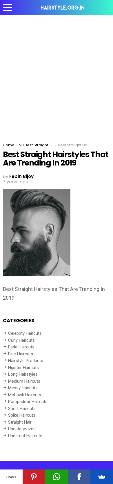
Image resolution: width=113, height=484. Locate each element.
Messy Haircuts (23, 388)
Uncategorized (22, 428)
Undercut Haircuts (25, 435)
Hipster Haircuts (23, 367)
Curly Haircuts (21, 340)
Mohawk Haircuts (24, 394)
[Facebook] (79, 476)
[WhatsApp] (56, 476)
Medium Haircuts (24, 381)
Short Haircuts (22, 408)
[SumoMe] (101, 476)
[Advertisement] (56, 74)
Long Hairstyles (23, 374)
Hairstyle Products (25, 360)
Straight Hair (20, 422)
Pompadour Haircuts (28, 401)
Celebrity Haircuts (25, 333)
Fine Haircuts (20, 354)
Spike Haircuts (21, 415)
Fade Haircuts (21, 347)
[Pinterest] (34, 476)
